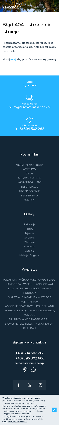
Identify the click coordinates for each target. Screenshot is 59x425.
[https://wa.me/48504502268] (34, 370)
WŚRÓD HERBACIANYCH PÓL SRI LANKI (30, 306)
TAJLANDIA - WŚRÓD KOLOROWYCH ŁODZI (29, 279)
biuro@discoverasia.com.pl (29, 107)
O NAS (30, 173)
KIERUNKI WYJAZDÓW (29, 164)
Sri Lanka (29, 237)
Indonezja (29, 224)
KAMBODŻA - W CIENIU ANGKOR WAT (29, 284)
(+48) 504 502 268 (29, 129)
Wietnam (29, 242)
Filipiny (29, 228)
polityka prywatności (17, 422)
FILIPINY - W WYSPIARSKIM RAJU (29, 319)
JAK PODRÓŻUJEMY (29, 182)
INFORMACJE (29, 186)
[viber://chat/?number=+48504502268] (25, 370)
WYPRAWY (29, 169)
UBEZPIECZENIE (29, 191)
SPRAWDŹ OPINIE (29, 178)
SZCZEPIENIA (29, 195)
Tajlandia (29, 233)
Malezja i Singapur (29, 255)
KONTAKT (30, 200)
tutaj (13, 59)
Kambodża (30, 246)
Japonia (29, 250)
